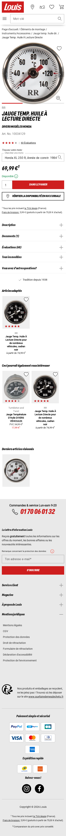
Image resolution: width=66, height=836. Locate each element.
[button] (60, 19)
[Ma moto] (42, 7)
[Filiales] (32, 7)
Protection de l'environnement (20, 660)
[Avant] (61, 74)
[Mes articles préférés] (51, 7)
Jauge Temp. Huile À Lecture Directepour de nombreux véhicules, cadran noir (16, 343)
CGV (5, 631)
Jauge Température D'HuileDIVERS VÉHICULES (16, 417)
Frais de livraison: (10, 212)
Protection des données (16, 637)
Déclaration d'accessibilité (17, 654)
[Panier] (61, 7)
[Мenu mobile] (4, 18)
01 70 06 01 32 (37, 512)
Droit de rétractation (14, 642)
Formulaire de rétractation (18, 648)
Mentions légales (12, 625)
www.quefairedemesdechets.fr (45, 696)
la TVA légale (30, 208)
